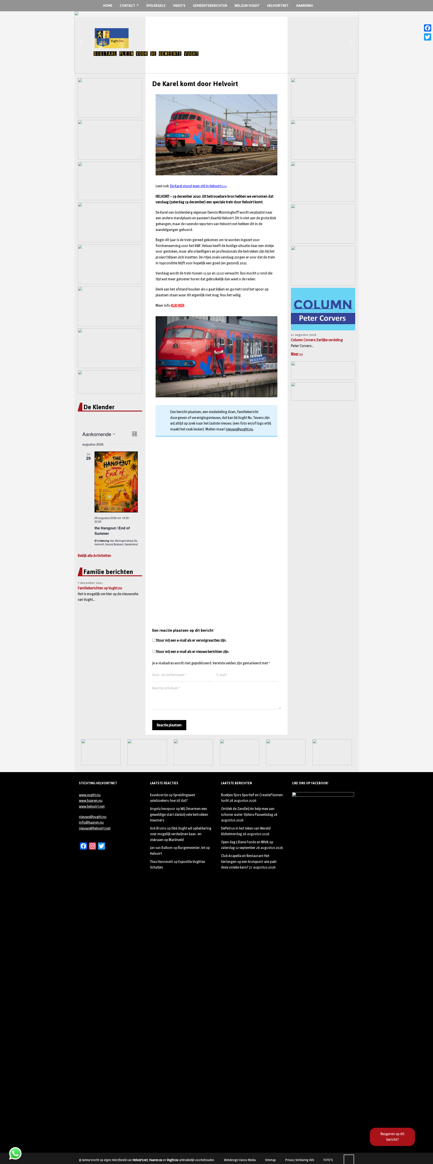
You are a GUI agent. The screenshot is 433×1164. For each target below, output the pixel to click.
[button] (81, 42)
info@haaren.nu (91, 822)
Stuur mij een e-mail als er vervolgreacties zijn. (191, 640)
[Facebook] (427, 27)
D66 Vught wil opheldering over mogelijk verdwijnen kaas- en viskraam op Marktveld (180, 834)
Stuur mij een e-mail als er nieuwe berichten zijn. (192, 651)
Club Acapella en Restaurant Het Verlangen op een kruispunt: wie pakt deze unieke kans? (248, 861)
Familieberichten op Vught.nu (100, 588)
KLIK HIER (177, 305)
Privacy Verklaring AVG (299, 1160)
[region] (216, 42)
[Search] (331, 5)
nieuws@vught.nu (239, 429)
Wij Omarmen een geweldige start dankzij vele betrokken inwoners (179, 814)
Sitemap (270, 1160)
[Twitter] (427, 36)
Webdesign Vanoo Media (240, 1160)
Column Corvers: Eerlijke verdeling (317, 340)
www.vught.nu (90, 795)
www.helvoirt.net (92, 806)
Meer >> (297, 354)
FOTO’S (328, 1160)
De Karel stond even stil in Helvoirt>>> (198, 186)
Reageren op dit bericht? (392, 1137)
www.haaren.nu (90, 800)
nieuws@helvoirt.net (95, 828)
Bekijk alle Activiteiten (94, 555)
